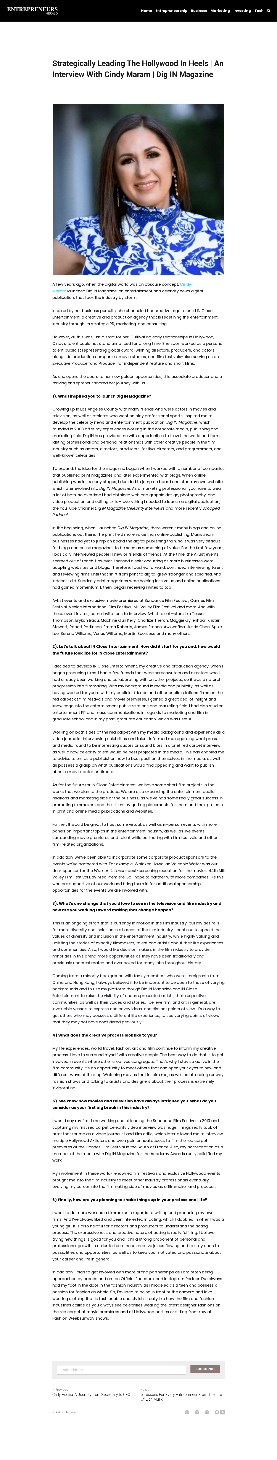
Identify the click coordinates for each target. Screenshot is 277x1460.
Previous (61, 1389)
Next (144, 1389)
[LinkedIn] (207, 1412)
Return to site (66, 1412)
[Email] (217, 1412)
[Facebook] (187, 1412)
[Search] (269, 11)
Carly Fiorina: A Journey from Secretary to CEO (91, 1394)
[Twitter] (197, 1412)
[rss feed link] (222, 1412)
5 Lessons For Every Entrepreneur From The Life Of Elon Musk (181, 1397)
